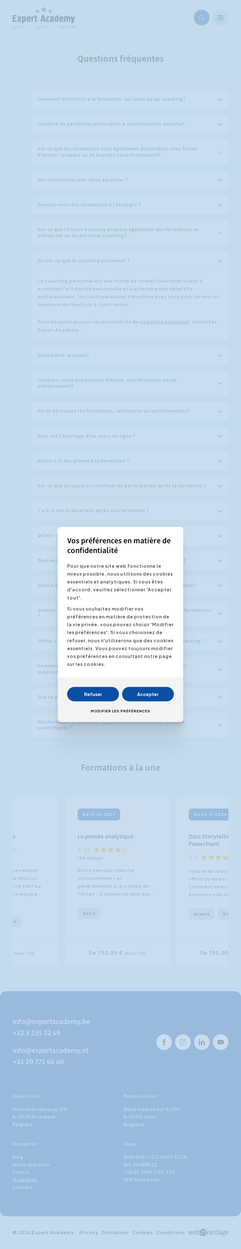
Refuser (93, 694)
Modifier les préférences (120, 711)
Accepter (148, 694)
